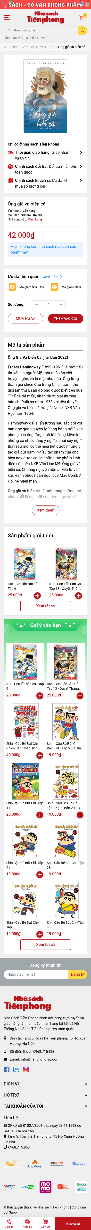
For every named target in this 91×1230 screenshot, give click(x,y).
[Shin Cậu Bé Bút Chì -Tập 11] (25, 781)
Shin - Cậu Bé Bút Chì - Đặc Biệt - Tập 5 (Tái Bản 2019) (65, 748)
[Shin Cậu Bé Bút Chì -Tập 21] (25, 841)
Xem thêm (45, 510)
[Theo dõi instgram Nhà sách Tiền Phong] (26, 1069)
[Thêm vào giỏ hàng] (37, 595)
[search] (82, 30)
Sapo (13, 1212)
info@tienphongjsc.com (40, 1059)
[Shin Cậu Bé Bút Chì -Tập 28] (66, 841)
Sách (7, 38)
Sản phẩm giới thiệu (31, 535)
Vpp (43, 38)
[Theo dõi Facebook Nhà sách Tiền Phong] (6, 1069)
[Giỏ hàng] (81, 17)
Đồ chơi (18, 38)
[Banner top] (45, 4)
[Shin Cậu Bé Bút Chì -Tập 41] (66, 901)
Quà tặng (32, 38)
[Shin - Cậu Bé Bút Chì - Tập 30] (25, 901)
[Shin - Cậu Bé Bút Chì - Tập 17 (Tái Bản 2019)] (66, 781)
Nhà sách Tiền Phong (53, 1207)
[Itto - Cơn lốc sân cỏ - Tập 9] (25, 564)
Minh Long (35, 219)
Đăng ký (78, 974)
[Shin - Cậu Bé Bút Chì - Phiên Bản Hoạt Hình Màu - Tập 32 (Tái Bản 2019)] (25, 722)
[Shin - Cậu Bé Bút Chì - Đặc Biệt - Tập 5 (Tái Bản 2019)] (66, 722)
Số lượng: (16, 304)
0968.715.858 (44, 1051)
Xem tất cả (45, 606)
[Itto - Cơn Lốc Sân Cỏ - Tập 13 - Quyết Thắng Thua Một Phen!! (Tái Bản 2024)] (66, 564)
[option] (45, 96)
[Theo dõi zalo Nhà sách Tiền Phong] (16, 1069)
